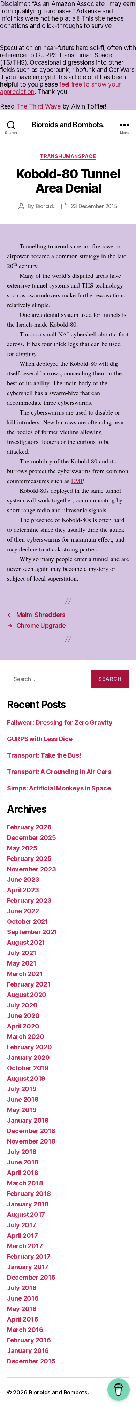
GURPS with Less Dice (40, 739)
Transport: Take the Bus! (44, 755)
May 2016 (22, 1308)
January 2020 (28, 1057)
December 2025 (31, 837)
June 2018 (23, 1162)
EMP (77, 480)
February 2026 (29, 827)
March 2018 (25, 1183)
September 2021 (32, 932)
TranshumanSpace (68, 156)
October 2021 (27, 921)
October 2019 (27, 1068)
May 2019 (22, 1110)
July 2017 (21, 1225)
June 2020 (23, 1015)
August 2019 (26, 1078)
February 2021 (29, 984)
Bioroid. (45, 206)
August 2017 (26, 1214)
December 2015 (31, 1361)
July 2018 (22, 1151)
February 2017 (29, 1256)
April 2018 (22, 1172)
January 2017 (27, 1267)
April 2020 (23, 1026)
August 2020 (26, 994)
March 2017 (25, 1246)
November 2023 (31, 869)
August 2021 (26, 942)
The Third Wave (38, 106)
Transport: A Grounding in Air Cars (59, 771)
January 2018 (28, 1204)
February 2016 (29, 1340)
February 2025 (29, 858)
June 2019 (23, 1099)
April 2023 (23, 890)
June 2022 (23, 911)
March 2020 (25, 1036)
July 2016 (22, 1287)
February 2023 (29, 900)
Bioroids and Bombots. (68, 124)
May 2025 (22, 848)
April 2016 (22, 1319)
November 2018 (31, 1141)
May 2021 (21, 963)
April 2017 (22, 1235)
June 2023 (23, 879)
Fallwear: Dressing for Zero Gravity (60, 722)
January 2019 (28, 1120)
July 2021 (21, 952)
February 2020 (29, 1047)
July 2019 (22, 1089)
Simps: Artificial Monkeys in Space (59, 788)
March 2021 (25, 973)
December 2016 (31, 1277)
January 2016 (28, 1350)
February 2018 (29, 1193)
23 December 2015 (94, 206)
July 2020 (22, 1005)
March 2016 (25, 1329)
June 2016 (23, 1298)
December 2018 (31, 1130)
